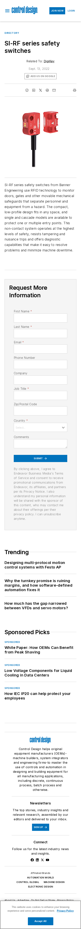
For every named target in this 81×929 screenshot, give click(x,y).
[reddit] (47, 90)
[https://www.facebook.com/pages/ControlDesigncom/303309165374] (32, 860)
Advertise (23, 900)
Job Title (21, 389)
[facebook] (27, 90)
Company (21, 373)
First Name (23, 311)
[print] (74, 90)
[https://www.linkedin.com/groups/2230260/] (37, 860)
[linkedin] (34, 90)
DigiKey (49, 61)
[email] (54, 90)
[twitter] (40, 90)
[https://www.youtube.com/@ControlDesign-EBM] (47, 860)
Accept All (40, 921)
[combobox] (40, 427)
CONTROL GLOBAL (27, 882)
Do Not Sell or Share (43, 900)
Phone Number (24, 358)
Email (19, 342)
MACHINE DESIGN (54, 882)
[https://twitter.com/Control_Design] (42, 860)
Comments (21, 437)
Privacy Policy (65, 900)
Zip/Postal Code (25, 404)
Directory (12, 33)
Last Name (23, 327)
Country (21, 420)
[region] (40, 914)
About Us (10, 900)
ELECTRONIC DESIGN (40, 886)
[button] (7, 11)
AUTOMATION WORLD (40, 877)
